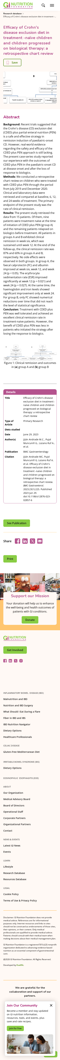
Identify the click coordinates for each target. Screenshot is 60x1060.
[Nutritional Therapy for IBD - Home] (18, 5)
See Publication (16, 523)
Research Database (14, 873)
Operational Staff (13, 811)
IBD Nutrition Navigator (16, 724)
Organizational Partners (17, 824)
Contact (7, 830)
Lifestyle (8, 866)
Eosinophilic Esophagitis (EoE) (21, 778)
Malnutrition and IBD (15, 699)
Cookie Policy (11, 894)
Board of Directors (13, 805)
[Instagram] (21, 660)
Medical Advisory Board (16, 799)
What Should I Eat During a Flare (21, 711)
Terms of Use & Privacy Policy (20, 900)
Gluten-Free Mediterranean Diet (21, 751)
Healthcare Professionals (17, 737)
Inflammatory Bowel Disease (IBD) (23, 692)
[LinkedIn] (10, 660)
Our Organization (13, 792)
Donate (30, 620)
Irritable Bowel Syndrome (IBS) (21, 761)
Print (10, 559)
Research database (12, 13)
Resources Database (14, 879)
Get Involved (15, 650)
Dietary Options (12, 730)
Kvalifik (20, 965)
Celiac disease (11, 745)
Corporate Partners (14, 818)
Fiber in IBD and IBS (14, 718)
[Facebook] (5, 660)
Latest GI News (11, 845)
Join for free (15, 1028)
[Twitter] (15, 660)
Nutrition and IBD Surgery (18, 705)
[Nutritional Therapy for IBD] (14, 638)
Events (7, 851)
